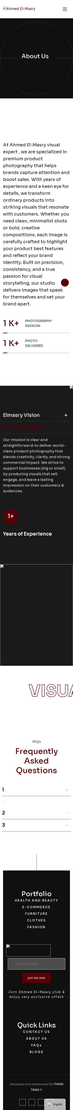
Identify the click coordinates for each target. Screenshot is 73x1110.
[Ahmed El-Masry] (19, 9)
